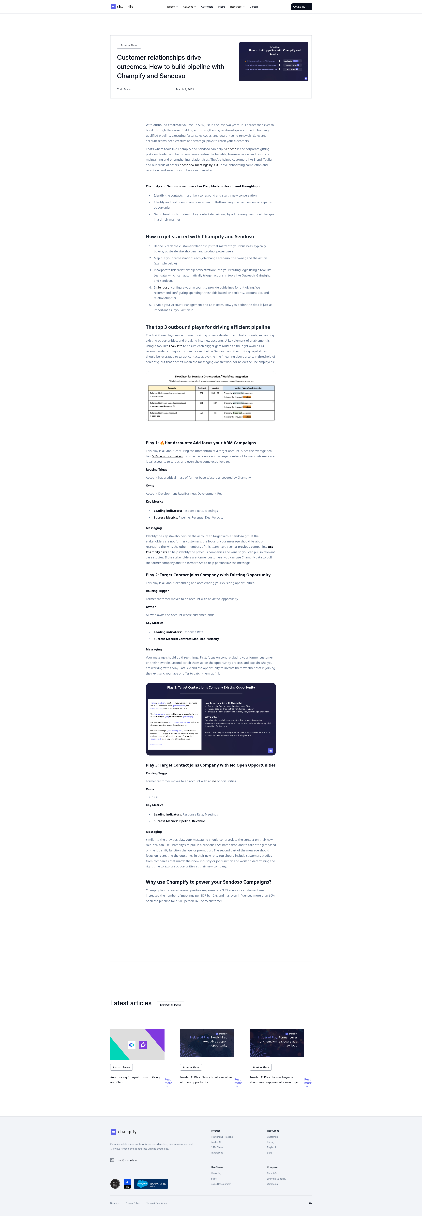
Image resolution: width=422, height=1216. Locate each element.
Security (114, 1203)
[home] (121, 7)
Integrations (217, 1152)
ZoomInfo (272, 1173)
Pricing (221, 6)
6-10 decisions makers (167, 456)
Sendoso (230, 149)
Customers (207, 6)
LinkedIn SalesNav (276, 1178)
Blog (269, 1152)
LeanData (175, 346)
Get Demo (301, 6)
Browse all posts (170, 1004)
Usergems (272, 1184)
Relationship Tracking (222, 1136)
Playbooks (272, 1147)
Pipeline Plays (129, 45)
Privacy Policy (132, 1203)
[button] (172, 6)
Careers (254, 6)
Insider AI (216, 1142)
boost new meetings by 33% (199, 165)
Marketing (216, 1173)
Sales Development (221, 1184)
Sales (214, 1178)
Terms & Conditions (156, 1203)
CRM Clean (217, 1147)
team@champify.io (127, 1160)
